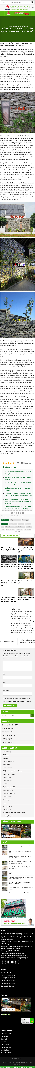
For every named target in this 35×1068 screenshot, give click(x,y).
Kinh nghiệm (6, 732)
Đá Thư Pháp (7, 777)
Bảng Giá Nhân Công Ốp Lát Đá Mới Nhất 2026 (20, 872)
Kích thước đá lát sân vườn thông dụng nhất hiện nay (21, 888)
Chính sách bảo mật (7, 986)
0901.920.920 (10, 953)
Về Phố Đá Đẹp (6, 972)
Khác (4, 803)
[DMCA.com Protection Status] (6, 1014)
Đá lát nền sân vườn (19, 526)
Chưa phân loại (7, 780)
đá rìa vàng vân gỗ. (10, 345)
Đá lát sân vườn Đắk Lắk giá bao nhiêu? (19, 892)
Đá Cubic (5, 758)
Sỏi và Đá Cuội (7, 809)
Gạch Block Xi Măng (9, 793)
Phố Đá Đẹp (20, 516)
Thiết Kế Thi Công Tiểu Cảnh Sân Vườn (14, 812)
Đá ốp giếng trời (6, 1047)
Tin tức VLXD (6, 742)
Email (5, 682)
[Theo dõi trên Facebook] (2, 962)
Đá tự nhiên (4, 1039)
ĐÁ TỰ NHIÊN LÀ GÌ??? (8, 641)
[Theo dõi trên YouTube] (15, 962)
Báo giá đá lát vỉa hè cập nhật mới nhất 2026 (21, 846)
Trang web (6, 690)
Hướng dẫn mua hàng (8, 975)
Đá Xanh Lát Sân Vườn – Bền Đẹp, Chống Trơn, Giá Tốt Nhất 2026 (20, 862)
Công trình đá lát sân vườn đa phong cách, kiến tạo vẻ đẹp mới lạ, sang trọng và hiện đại (18, 501)
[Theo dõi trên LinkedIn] (12, 962)
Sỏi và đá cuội (5, 1050)
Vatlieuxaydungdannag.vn (8, 439)
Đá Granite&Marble (8, 761)
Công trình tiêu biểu (21, 26)
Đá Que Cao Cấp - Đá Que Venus (12, 771)
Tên (4, 674)
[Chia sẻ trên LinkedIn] (23, 513)
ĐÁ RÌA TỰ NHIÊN (22, 185)
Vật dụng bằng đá (8, 816)
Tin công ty (25, 520)
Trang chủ (10, 26)
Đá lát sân (4, 1042)
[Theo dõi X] (5, 962)
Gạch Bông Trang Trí (9, 787)
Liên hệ (3, 989)
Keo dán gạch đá (7, 800)
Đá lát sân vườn (7, 767)
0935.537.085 (20, 953)
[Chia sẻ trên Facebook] (14, 513)
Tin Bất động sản (7, 735)
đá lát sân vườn (5, 165)
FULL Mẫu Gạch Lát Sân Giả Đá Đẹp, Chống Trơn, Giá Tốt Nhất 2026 (21, 877)
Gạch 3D (5, 783)
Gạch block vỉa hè (8, 790)
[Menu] (33, 7)
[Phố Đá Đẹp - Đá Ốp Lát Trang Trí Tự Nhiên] (17, 8)
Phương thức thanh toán (8, 978)
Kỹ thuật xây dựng (7, 728)
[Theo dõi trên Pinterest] (8, 962)
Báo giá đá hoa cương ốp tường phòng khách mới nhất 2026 (19, 883)
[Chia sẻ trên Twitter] (16, 513)
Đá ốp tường (28, 163)
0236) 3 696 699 (14, 951)
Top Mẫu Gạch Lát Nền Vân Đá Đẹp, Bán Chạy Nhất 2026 (20, 867)
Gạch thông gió (7, 796)
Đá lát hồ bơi (8, 526)
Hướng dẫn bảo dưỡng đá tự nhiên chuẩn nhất (20, 852)
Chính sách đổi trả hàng (8, 980)
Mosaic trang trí (7, 806)
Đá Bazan (6, 755)
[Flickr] (18, 962)
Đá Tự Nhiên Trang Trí (9, 774)
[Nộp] (32, 2)
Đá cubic (21, 524)
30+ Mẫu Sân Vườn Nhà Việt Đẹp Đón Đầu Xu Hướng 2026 (20, 857)
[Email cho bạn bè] (18, 513)
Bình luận (6, 659)
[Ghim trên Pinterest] (20, 513)
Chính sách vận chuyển (8, 983)
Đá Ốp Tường (12, 524)
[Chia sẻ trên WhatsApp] (12, 513)
